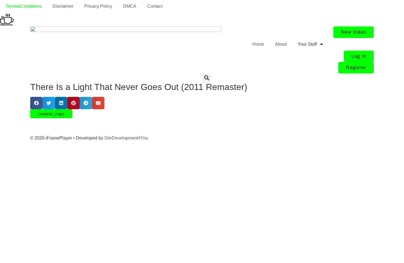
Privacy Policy (98, 6)
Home (258, 44)
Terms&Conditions (23, 6)
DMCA (129, 6)
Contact (154, 6)
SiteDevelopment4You (126, 138)
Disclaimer (62, 6)
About (281, 44)
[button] (206, 78)
